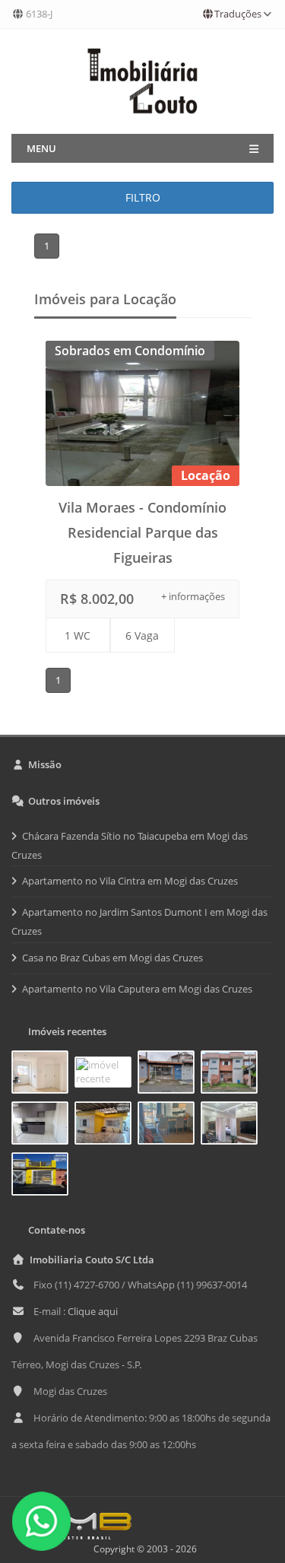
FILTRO (142, 197)
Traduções (237, 14)
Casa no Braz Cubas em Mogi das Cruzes (112, 957)
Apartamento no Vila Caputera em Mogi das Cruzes (137, 989)
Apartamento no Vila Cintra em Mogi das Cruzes (130, 881)
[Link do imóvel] (42, 1075)
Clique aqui (93, 1311)
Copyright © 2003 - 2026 (143, 1548)
